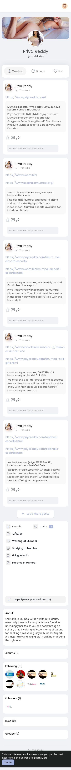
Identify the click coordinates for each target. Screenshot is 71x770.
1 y (16, 90)
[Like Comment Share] (13, 138)
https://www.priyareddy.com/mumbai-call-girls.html (35, 361)
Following (11, 666)
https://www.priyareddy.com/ (25, 97)
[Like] (7, 138)
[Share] (18, 138)
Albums (10, 653)
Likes (8, 721)
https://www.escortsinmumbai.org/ (29, 183)
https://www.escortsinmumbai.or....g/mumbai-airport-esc (35, 349)
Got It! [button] (8, 762)
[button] (65, 6)
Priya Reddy (35, 51)
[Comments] (13, 138)
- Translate (24, 90)
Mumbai (32, 541)
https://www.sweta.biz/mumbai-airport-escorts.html (33, 271)
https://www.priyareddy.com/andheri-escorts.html (31, 439)
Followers (11, 698)
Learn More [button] (40, 757)
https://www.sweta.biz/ (21, 175)
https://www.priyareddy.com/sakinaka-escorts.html (32, 451)
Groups (10, 733)
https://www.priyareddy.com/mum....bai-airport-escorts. (33, 259)
